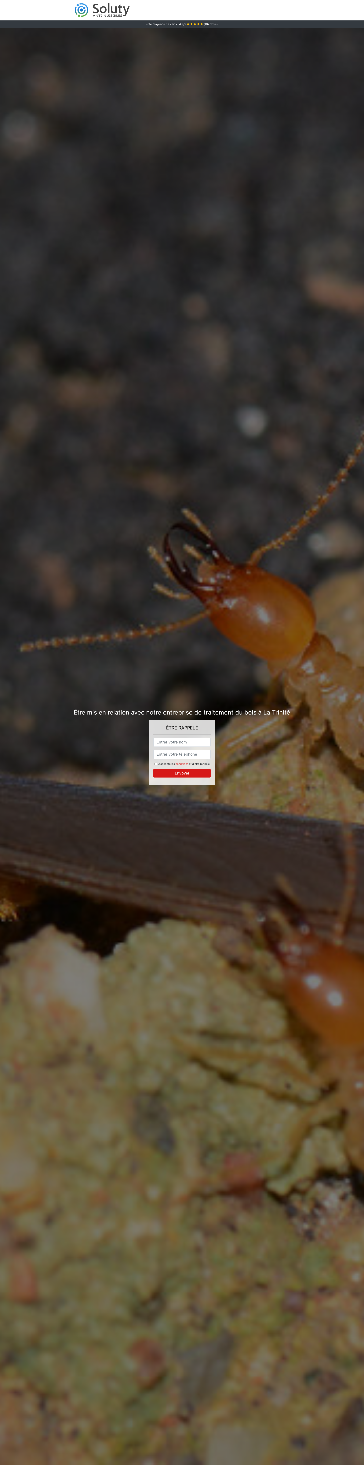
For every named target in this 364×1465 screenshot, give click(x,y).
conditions (182, 763)
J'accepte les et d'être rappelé (184, 763)
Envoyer (182, 773)
